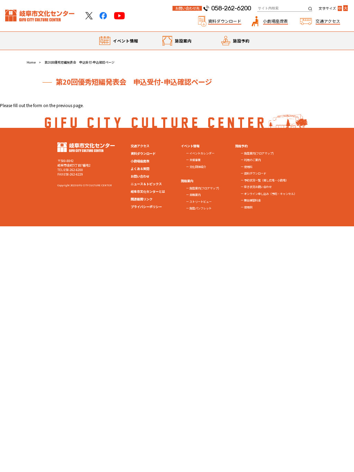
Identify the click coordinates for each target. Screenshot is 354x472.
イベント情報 (125, 41)
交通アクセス (140, 145)
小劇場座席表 (140, 161)
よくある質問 (140, 168)
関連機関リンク (141, 199)
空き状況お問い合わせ (258, 187)
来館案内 (195, 194)
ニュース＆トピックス (146, 183)
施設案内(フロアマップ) (204, 188)
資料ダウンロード (143, 153)
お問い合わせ (140, 176)
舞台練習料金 (252, 200)
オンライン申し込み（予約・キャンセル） (270, 193)
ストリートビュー (200, 201)
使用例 (248, 207)
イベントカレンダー (201, 153)
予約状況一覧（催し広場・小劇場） (266, 180)
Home (31, 62)
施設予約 (241, 41)
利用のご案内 (252, 160)
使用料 (248, 166)
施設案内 (183, 41)
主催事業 (195, 160)
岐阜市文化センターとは (148, 191)
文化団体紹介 (197, 166)
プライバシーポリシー (146, 206)
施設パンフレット (200, 208)
